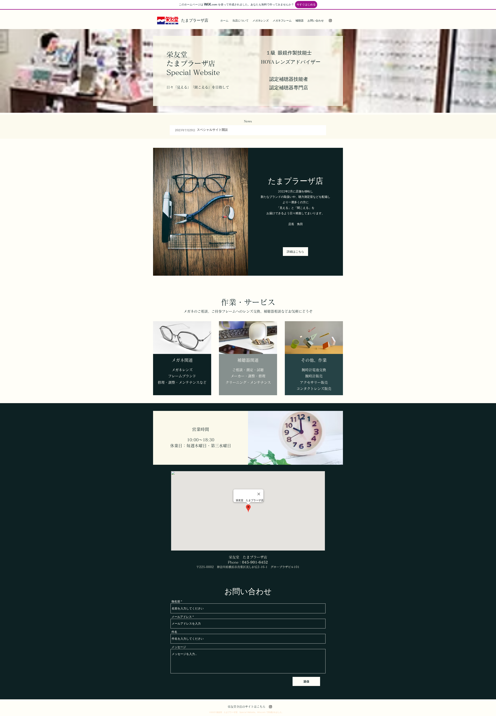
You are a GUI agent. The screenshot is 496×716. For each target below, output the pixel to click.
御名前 (175, 601)
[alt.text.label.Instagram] (330, 20)
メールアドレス (181, 616)
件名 (174, 631)
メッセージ (178, 646)
